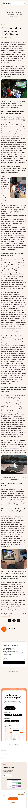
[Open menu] (24, 3)
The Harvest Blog (14, 12)
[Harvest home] (6, 3)
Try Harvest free (10, 708)
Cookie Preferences (13, 803)
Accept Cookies (13, 798)
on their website (6, 616)
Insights (3, 24)
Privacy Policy (21, 794)
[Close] (24, 792)
